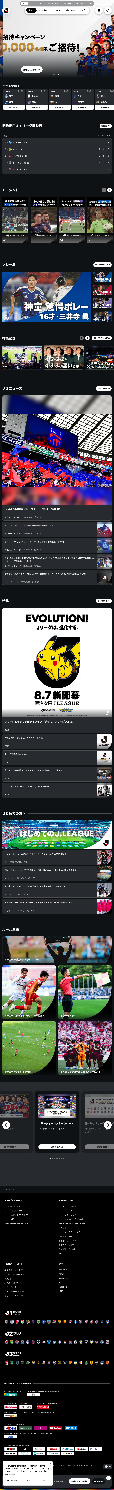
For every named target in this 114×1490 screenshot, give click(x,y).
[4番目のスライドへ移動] (57, 1158)
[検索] (108, 10)
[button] (99, 10)
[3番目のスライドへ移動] (55, 1158)
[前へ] (104, 190)
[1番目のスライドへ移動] (56, 74)
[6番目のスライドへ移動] (61, 1158)
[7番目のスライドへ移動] (64, 1158)
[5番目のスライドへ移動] (59, 1158)
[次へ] (109, 190)
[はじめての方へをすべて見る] (57, 834)
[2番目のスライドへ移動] (61, 75)
